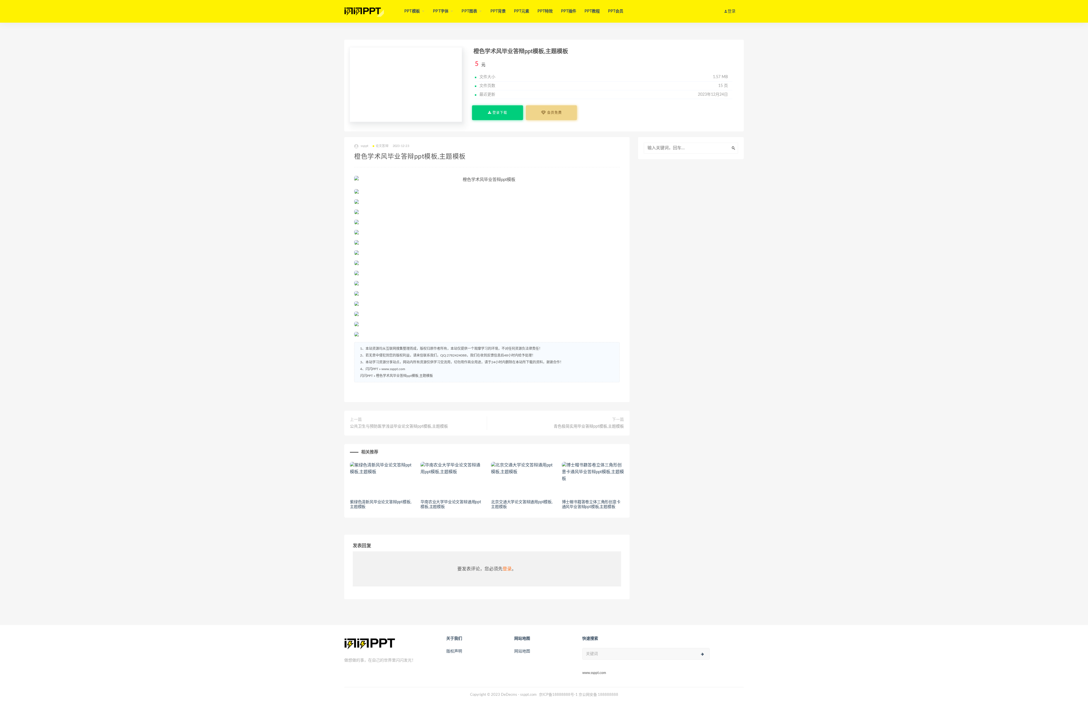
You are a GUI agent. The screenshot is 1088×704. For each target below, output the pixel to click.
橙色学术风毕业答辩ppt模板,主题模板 (404, 375)
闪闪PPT (366, 375)
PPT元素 (522, 11)
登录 (507, 569)
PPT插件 (569, 11)
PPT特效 (545, 11)
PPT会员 (616, 11)
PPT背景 (498, 11)
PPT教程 (592, 11)
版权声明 (454, 651)
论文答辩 (382, 146)
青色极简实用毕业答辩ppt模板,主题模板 (589, 426)
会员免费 (554, 112)
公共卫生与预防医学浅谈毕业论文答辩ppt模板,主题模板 (399, 426)
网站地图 (522, 651)
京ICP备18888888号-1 (558, 695)
